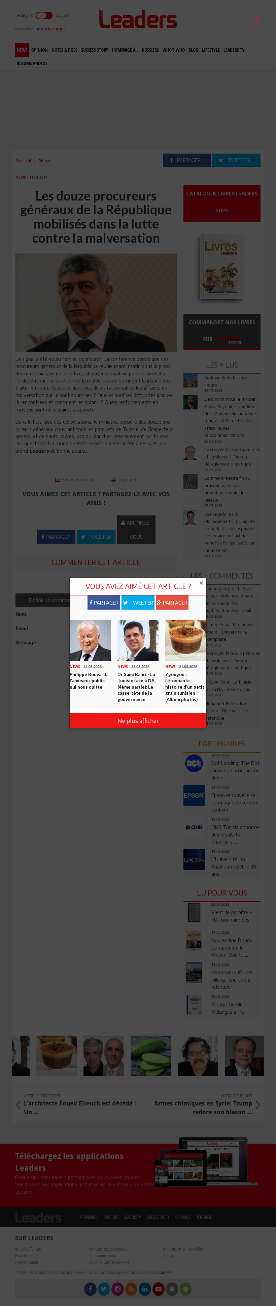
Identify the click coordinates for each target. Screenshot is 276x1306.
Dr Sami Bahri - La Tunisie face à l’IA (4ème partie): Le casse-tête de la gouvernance (136, 687)
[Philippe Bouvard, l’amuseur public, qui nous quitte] (90, 640)
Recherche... (199, 21)
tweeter (140, 602)
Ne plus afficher (138, 720)
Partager (105, 602)
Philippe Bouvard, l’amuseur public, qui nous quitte (88, 681)
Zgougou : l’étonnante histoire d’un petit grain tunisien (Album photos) (184, 687)
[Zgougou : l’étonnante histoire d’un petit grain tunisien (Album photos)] (185, 640)
